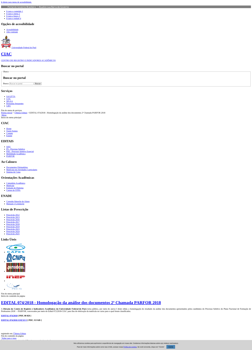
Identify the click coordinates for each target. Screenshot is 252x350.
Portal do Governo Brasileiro (22, 7)
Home (8, 129)
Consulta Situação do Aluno (18, 201)
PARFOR (10, 156)
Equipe (9, 136)
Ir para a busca (13, 16)
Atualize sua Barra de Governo (54, 7)
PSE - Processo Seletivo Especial (20, 151)
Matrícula (10, 185)
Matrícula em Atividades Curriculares (21, 170)
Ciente (170, 347)
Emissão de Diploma (14, 188)
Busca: (6, 83)
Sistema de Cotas (13, 172)
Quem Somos (12, 131)
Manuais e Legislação (15, 204)
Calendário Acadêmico (15, 183)
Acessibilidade (12, 29)
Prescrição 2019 (13, 227)
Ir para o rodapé (13, 18)
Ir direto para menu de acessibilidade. (16, 2)
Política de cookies (130, 347)
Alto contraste (12, 32)
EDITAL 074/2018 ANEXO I (14, 320)
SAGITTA (10, 96)
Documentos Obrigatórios (17, 167)
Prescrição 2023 (13, 229)
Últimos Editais (20, 113)
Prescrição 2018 (13, 224)
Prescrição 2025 (13, 234)
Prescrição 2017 (13, 222)
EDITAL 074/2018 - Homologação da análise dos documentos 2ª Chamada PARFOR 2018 (81, 302)
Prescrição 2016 (13, 220)
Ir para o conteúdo (14, 11)
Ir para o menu (13, 14)
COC (8, 99)
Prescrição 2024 (13, 231)
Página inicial (6, 113)
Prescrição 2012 (13, 215)
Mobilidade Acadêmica (15, 154)
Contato (9, 133)
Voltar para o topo (8, 338)
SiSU (8, 147)
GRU (8, 106)
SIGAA (9, 101)
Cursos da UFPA (13, 190)
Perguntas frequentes (14, 103)
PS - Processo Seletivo (15, 149)
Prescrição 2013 (13, 217)
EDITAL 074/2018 (9, 316)
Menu (3, 115)
